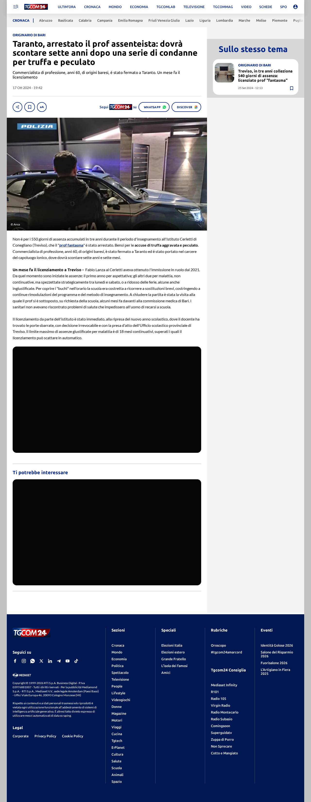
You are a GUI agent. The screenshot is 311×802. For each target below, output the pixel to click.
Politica (117, 666)
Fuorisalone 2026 (274, 663)
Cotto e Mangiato (224, 753)
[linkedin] (50, 661)
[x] (41, 661)
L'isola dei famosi (174, 666)
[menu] (15, 7)
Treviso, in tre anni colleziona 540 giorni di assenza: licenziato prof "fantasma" (265, 75)
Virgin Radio (220, 705)
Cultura (117, 754)
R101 (215, 692)
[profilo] (295, 7)
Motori (117, 720)
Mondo (117, 652)
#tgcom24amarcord (226, 652)
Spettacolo (120, 673)
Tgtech (117, 741)
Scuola (117, 768)
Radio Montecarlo (224, 712)
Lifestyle (118, 693)
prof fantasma (71, 245)
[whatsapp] (32, 661)
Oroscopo (218, 645)
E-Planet (118, 747)
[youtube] (67, 661)
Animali (117, 775)
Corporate (21, 736)
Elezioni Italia (171, 645)
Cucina (117, 734)
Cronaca (118, 645)
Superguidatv (221, 733)
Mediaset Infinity (224, 685)
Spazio (117, 782)
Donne (117, 707)
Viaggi (116, 727)
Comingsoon (220, 726)
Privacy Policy (45, 736)
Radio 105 (218, 699)
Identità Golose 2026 (277, 645)
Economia (119, 659)
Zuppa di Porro (222, 739)
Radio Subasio (221, 719)
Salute (116, 761)
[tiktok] (76, 661)
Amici (165, 673)
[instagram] (23, 661)
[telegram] (58, 661)
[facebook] (15, 661)
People (117, 686)
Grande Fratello (173, 659)
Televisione (120, 679)
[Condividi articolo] (17, 107)
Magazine (119, 713)
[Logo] (36, 7)
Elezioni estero (173, 652)
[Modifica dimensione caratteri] (42, 107)
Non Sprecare (221, 746)
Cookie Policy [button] (72, 736)
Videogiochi (121, 700)
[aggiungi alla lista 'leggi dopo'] (29, 107)
